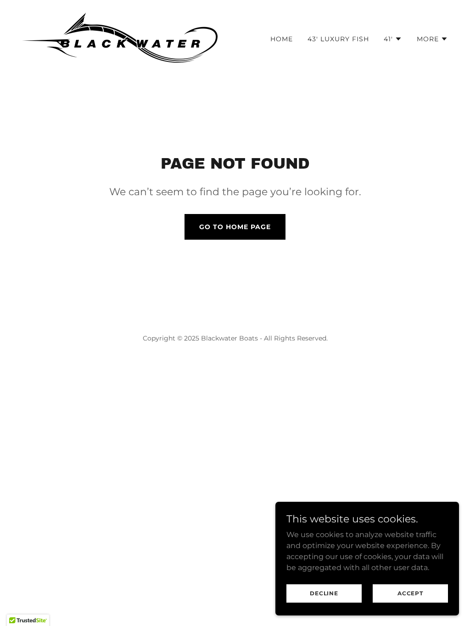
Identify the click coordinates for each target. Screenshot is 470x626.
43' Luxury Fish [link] (338, 39)
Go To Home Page (235, 227)
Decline (324, 593)
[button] (393, 38)
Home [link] (281, 39)
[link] (120, 37)
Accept (410, 593)
